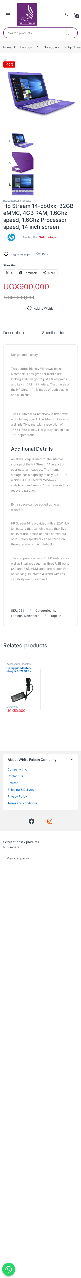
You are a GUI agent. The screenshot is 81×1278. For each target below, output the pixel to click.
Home (7, 47)
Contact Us (15, 776)
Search (66, 33)
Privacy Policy (17, 796)
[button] (5, 60)
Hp (59, 616)
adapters (27, 663)
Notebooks (51, 47)
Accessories (13, 663)
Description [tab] (13, 333)
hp (4, 200)
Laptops (26, 47)
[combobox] (32, 33)
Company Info (17, 769)
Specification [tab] (53, 333)
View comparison (18, 858)
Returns (13, 783)
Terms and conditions (22, 803)
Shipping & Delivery (21, 789)
